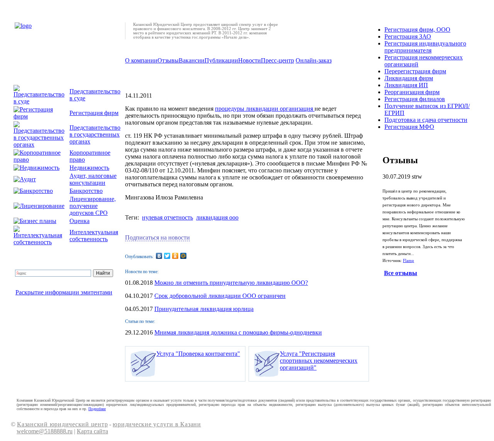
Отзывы (168, 60)
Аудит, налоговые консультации (93, 179)
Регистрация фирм (93, 113)
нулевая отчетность (167, 217)
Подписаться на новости (157, 237)
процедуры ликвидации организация (265, 108)
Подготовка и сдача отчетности (425, 120)
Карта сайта (92, 431)
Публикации (221, 60)
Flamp (408, 261)
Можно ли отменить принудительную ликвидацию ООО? (231, 282)
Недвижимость (89, 167)
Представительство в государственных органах (94, 134)
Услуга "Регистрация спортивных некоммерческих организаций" (318, 360)
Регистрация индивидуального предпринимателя (425, 47)
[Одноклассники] (175, 256)
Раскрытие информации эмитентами (63, 292)
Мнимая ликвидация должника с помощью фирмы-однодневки (238, 332)
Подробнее (97, 409)
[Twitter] (167, 256)
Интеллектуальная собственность (93, 235)
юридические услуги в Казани (157, 424)
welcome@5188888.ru (45, 431)
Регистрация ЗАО (407, 36)
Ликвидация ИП (406, 85)
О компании (141, 60)
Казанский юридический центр (62, 424)
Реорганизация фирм (412, 92)
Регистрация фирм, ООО (417, 29)
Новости (249, 60)
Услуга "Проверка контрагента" (198, 353)
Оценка (79, 221)
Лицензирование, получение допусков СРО (92, 206)
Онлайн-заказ (314, 60)
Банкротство (86, 191)
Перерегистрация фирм (415, 71)
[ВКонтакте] (159, 256)
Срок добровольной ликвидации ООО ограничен (220, 295)
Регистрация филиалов (414, 99)
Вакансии (192, 60)
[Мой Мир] (183, 256)
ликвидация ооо (217, 217)
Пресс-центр (277, 60)
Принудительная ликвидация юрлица (204, 309)
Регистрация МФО (409, 126)
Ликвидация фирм (408, 78)
